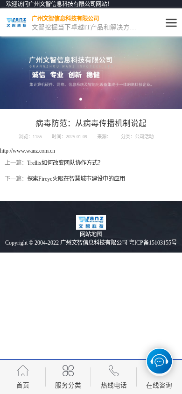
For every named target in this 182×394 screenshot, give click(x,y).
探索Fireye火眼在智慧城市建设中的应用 (76, 179)
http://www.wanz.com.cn (27, 151)
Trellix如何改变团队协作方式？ (65, 163)
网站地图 (91, 234)
